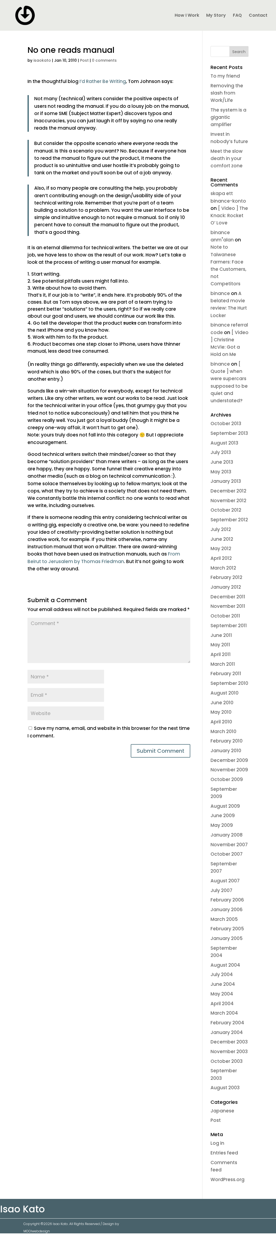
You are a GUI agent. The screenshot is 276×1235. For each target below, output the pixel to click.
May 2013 (221, 472)
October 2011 (225, 616)
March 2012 (223, 568)
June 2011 (221, 635)
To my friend (225, 76)
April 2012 (221, 558)
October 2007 (227, 854)
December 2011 (228, 597)
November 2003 (229, 1051)
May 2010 (221, 712)
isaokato (42, 60)
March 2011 (223, 664)
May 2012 (221, 548)
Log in (217, 1143)
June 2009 (223, 815)
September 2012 (229, 519)
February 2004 (227, 1022)
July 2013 (221, 452)
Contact (258, 15)
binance (220, 293)
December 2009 (229, 760)
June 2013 (222, 462)
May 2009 (222, 825)
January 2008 (227, 835)
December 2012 (228, 491)
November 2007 (229, 844)
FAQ (237, 15)
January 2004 (227, 1032)
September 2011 (229, 625)
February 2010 (227, 741)
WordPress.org (227, 1179)
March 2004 (224, 1013)
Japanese (222, 1111)
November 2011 (228, 606)
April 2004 (222, 1003)
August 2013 (224, 443)
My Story (216, 15)
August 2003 (225, 1087)
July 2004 (222, 974)
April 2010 (221, 722)
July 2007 (221, 890)
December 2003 (229, 1042)
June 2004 (223, 984)
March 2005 (224, 919)
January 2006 (227, 909)
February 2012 (226, 577)
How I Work (187, 15)
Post (84, 60)
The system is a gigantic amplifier (228, 117)
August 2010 (225, 693)
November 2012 (228, 500)
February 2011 (226, 673)
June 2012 (222, 539)
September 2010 (229, 683)
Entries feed (224, 1153)
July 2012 (221, 529)
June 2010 (222, 702)
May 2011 (220, 644)
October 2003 (227, 1061)
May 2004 (222, 994)
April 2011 (221, 654)
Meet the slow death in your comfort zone (227, 158)
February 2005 (227, 928)
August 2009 (225, 806)
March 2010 (223, 731)
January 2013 (226, 481)
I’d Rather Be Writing (103, 81)
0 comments (104, 60)
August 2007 (225, 880)
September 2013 (229, 433)
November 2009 (229, 769)
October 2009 (227, 779)
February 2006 (227, 900)
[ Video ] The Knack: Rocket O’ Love (229, 215)
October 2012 (226, 510)
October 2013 (226, 423)
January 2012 (226, 587)
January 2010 (226, 750)
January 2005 (227, 938)
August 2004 (225, 965)
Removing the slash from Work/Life (227, 92)
